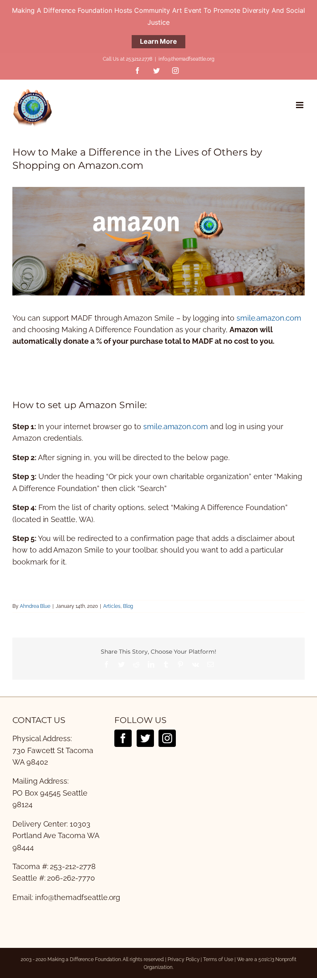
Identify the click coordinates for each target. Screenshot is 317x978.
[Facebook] (123, 738)
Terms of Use (218, 959)
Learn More (158, 41)
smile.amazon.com (269, 318)
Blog (128, 606)
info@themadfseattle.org (186, 59)
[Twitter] (145, 738)
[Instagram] (167, 738)
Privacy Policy (183, 959)
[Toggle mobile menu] (300, 105)
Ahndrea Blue (35, 606)
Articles (112, 606)
